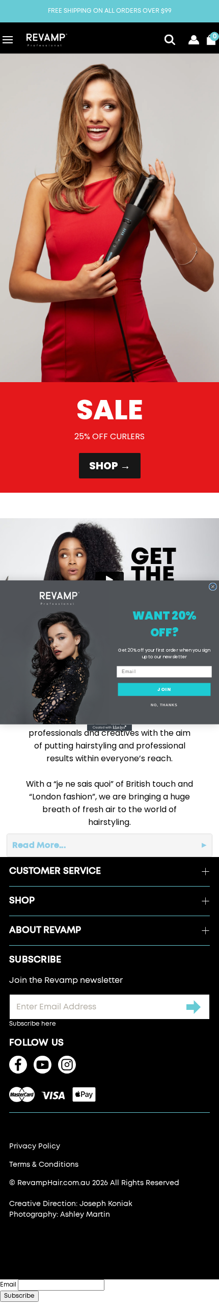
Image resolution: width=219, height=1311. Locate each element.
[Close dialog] (212, 586)
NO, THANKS (164, 705)
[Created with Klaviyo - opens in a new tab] (109, 727)
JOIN (164, 689)
